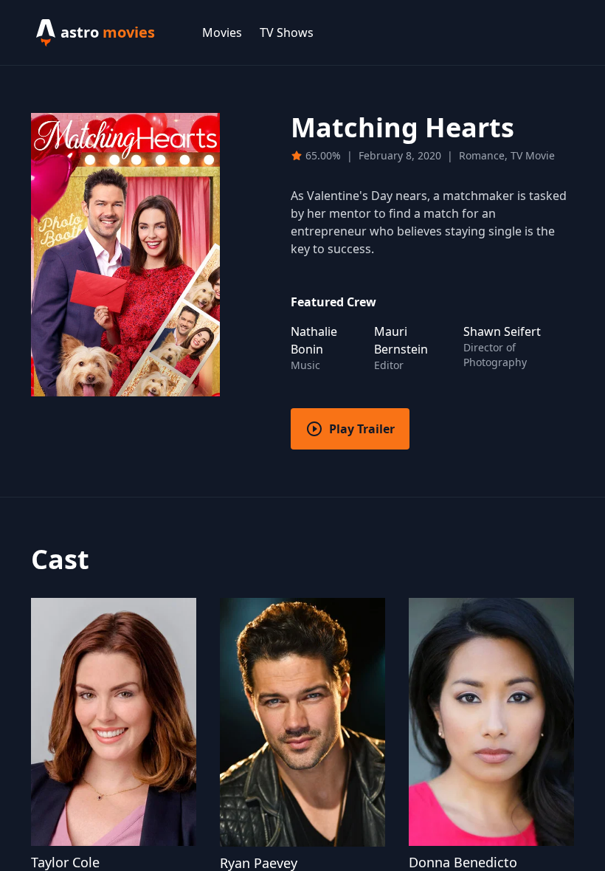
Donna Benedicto (463, 862)
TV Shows (287, 32)
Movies (222, 32)
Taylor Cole (65, 862)
